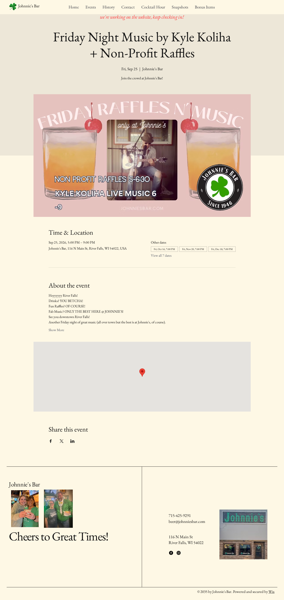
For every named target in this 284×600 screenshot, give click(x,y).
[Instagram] (178, 552)
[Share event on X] (61, 441)
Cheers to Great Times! (58, 536)
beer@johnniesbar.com (187, 521)
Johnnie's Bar (24, 484)
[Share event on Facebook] (51, 441)
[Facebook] (171, 552)
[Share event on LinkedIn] (72, 441)
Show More (56, 330)
